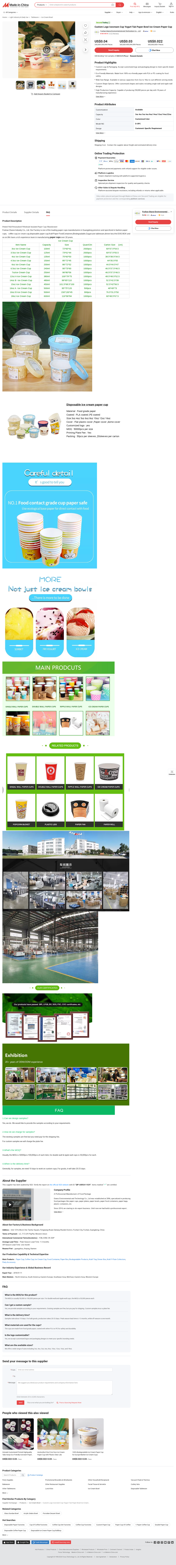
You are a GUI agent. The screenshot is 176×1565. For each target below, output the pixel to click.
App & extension (144, 12)
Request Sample (136, 56)
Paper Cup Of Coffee (123, 1525)
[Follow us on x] (158, 1542)
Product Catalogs (36, 1475)
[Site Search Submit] (120, 4)
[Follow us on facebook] (155, 1542)
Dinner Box (101, 1259)
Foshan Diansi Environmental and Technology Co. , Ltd (120, 31)
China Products (51, 1549)
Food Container (53, 1259)
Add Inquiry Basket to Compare (47, 94)
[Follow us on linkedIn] (172, 1542)
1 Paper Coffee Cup (143, 1525)
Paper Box (64, 1259)
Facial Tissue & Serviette (97, 1484)
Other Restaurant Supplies (55, 1484)
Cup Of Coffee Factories (38, 1525)
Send (20, 1402)
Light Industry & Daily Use (18, 17)
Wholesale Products (88, 1549)
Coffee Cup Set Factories (61, 1525)
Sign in (171, 6)
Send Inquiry (113, 50)
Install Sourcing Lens (62, 1542)
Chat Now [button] (156, 50)
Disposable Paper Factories (14, 1525)
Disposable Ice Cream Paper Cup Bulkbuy (46, 1530)
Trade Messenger (40, 1542)
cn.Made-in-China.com (110, 1552)
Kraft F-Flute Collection (116, 1259)
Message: (12, 1382)
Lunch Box (49, 1488)
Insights (138, 1549)
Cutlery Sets (135, 1484)
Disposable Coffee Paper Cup (15, 1530)
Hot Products (39, 1549)
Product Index (128, 1549)
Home (4, 17)
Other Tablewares (8, 1488)
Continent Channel (116, 1549)
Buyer (118, 12)
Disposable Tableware (139, 1488)
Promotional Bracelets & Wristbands (58, 1480)
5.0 (145, 215)
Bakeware (6, 1484)
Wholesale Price (102, 1549)
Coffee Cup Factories (83, 1525)
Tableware (35, 17)
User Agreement (101, 1557)
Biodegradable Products (78, 1259)
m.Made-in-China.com (94, 1552)
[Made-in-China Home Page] (15, 4)
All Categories (11, 12)
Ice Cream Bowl (47, 17)
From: (13, 1370)
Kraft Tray (93, 1259)
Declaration (113, 1557)
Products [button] (41, 4)
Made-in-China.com (77, 1552)
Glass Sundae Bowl (11, 1513)
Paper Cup (20, 1259)
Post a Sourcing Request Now (69, 1402)
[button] (112, 5)
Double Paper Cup (161, 1525)
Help (131, 12)
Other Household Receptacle (98, 1480)
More (4, 1493)
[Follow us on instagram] (162, 1542)
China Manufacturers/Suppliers (69, 1549)
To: (14, 1376)
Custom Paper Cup (103, 1525)
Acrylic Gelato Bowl (31, 1513)
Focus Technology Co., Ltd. (71, 1557)
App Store (8, 1542)
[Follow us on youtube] (165, 1542)
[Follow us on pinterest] (169, 1542)
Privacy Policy (124, 1557)
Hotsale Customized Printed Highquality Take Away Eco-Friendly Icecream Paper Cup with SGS (17, 1454)
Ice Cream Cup (40, 1259)
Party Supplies (7, 1480)
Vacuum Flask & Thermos (140, 1480)
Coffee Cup (29, 1259)
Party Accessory (8, 1262)
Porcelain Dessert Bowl (51, 1513)
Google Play (23, 1542)
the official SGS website (59, 1184)
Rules (172, 12)
